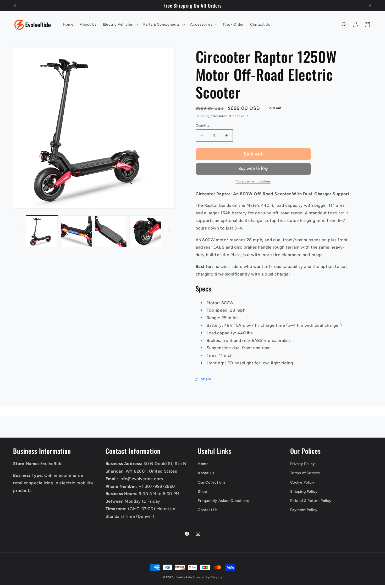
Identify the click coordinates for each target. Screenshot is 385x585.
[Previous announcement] (15, 5)
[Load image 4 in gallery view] (145, 231)
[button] (120, 24)
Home (203, 464)
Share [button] (206, 379)
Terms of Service (305, 473)
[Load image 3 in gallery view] (111, 231)
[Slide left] (19, 231)
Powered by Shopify (207, 577)
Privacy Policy (302, 464)
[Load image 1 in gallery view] (42, 231)
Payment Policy (304, 510)
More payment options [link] (253, 181)
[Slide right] (169, 231)
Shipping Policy (304, 491)
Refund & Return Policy (311, 500)
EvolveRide (183, 577)
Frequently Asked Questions (223, 500)
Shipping (203, 116)
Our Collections (212, 482)
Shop (202, 491)
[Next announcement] (370, 5)
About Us (206, 473)
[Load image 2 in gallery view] (76, 231)
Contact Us (208, 510)
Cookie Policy (302, 482)
